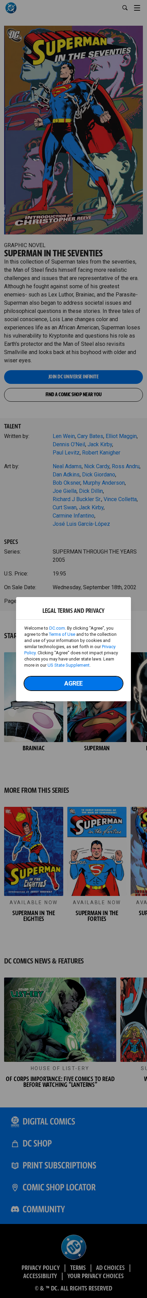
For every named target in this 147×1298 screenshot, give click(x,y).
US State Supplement (69, 665)
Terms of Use (62, 634)
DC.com (57, 628)
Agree (73, 683)
